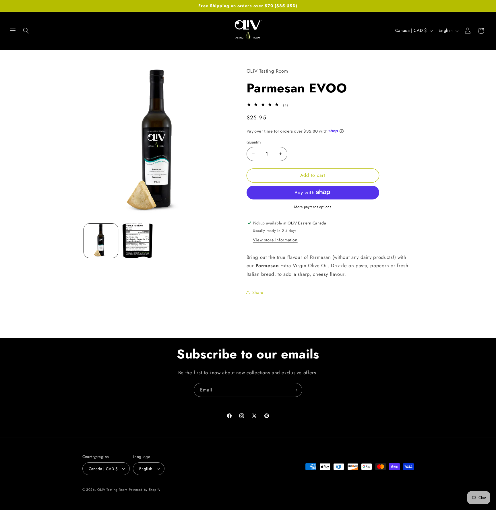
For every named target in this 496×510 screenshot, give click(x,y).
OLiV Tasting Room (112, 489)
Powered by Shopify (144, 489)
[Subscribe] (295, 390)
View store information (275, 239)
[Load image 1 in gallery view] (101, 241)
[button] (12, 30)
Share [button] (258, 292)
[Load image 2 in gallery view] (138, 241)
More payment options (313, 206)
